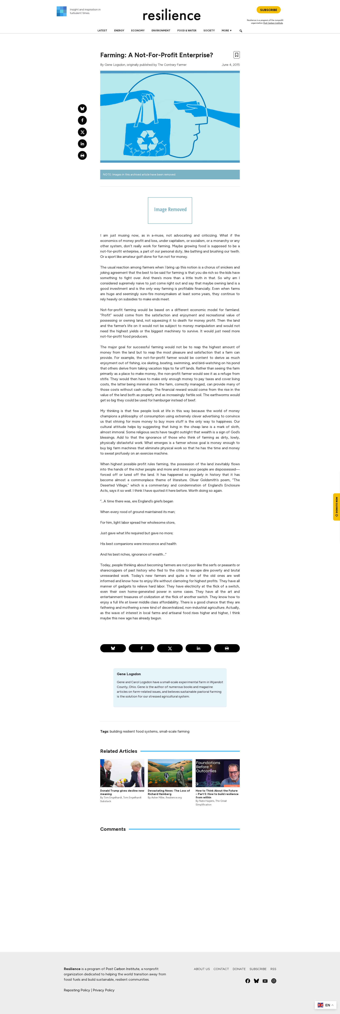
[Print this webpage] (227, 648)
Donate (239, 969)
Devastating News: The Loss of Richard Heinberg (169, 792)
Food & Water (186, 30)
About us (202, 969)
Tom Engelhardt (113, 797)
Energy (119, 30)
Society (209, 30)
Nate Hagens (206, 800)
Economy (137, 30)
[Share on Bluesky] (113, 648)
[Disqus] (170, 881)
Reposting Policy (77, 990)
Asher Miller (158, 797)
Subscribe (258, 969)
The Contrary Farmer (172, 65)
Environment (161, 30)
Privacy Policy (104, 990)
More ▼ (227, 30)
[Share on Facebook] (141, 648)
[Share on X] (170, 648)
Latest (102, 30)
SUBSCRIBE (268, 10)
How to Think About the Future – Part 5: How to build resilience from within (217, 794)
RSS (273, 969)
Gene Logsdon (115, 65)
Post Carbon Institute (273, 23)
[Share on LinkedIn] (198, 648)
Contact (221, 969)
